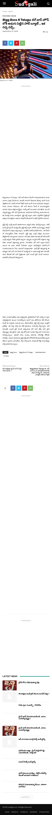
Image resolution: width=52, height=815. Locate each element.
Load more (25, 797)
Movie (11, 11)
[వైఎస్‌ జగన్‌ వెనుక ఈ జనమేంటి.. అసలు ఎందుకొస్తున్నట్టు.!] (10, 720)
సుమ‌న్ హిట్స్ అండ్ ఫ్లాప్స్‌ (27, 762)
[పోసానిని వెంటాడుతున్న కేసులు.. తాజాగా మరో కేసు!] (10, 787)
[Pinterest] (16, 43)
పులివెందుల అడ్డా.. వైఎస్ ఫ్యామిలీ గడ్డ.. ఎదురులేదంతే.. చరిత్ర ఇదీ (32, 751)
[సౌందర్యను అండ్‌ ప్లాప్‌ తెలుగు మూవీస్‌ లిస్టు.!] (10, 697)
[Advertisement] (26, 113)
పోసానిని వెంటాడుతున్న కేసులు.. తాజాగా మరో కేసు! (33, 785)
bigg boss (13, 352)
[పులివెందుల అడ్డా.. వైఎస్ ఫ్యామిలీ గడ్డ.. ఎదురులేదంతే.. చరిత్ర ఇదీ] (10, 753)
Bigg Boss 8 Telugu (26, 352)
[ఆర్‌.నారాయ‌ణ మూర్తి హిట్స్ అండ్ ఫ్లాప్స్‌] (10, 742)
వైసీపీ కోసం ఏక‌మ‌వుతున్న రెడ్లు (29, 682)
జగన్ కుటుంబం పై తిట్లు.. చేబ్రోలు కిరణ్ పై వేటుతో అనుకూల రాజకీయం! (32, 774)
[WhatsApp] (22, 43)
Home (5, 11)
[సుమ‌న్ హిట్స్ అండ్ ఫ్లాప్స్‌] (10, 765)
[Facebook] (5, 43)
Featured (7, 16)
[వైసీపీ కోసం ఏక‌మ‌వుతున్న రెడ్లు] (10, 685)
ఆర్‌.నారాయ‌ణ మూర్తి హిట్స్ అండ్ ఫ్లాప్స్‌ (32, 739)
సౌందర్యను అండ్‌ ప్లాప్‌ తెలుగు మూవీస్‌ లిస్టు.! (34, 694)
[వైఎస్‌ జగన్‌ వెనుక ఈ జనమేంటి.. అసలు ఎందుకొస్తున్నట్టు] (10, 731)
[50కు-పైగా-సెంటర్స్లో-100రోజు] (10, 708)
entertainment (40, 352)
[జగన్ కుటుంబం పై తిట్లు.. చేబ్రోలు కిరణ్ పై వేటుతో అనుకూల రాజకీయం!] (10, 776)
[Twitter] (10, 43)
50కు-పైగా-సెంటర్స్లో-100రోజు (30, 705)
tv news (6, 356)
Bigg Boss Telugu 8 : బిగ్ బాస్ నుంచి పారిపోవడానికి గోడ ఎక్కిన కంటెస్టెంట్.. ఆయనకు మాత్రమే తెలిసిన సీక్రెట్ (39, 372)
